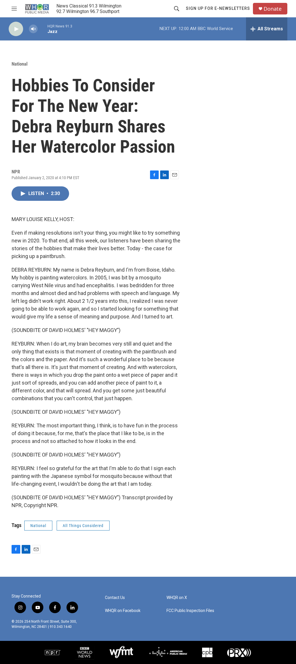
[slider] (42, 29)
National (19, 64)
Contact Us (115, 598)
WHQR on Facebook (122, 611)
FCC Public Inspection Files (190, 611)
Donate (273, 9)
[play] (16, 29)
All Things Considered (83, 525)
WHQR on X (176, 598)
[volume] (33, 29)
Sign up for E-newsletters (218, 8)
